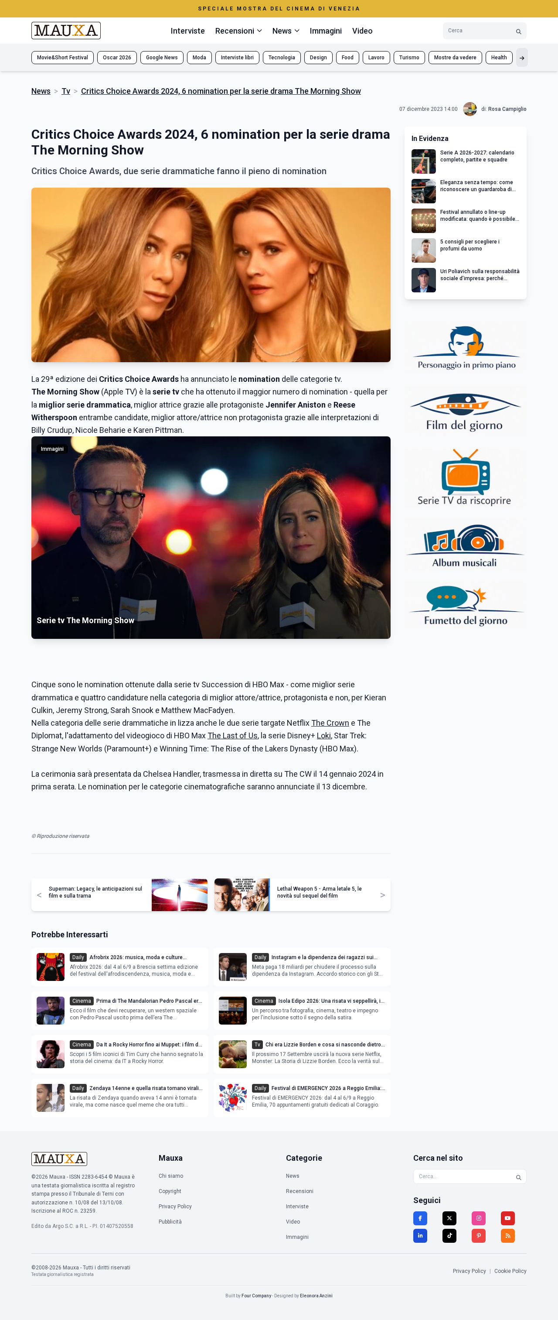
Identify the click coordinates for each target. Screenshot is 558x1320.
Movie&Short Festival (62, 58)
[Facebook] (420, 1218)
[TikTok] (449, 1236)
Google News (162, 58)
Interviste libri (237, 58)
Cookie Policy (510, 1271)
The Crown (330, 722)
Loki (324, 735)
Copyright (170, 1191)
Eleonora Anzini (316, 1295)
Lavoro (376, 58)
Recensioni (299, 1191)
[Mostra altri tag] (522, 57)
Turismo (409, 58)
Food (348, 58)
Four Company (256, 1295)
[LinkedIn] (420, 1236)
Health (499, 58)
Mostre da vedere (455, 58)
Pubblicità (170, 1222)
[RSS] (508, 1236)
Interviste (188, 30)
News (41, 91)
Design (318, 58)
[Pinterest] (479, 1236)
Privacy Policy (175, 1206)
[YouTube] (508, 1218)
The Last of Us (233, 735)
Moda (199, 58)
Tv (65, 91)
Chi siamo (171, 1176)
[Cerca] (518, 31)
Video (362, 30)
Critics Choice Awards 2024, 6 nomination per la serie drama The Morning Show (221, 91)
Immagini (326, 30)
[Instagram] (479, 1218)
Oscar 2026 (117, 58)
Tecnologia (282, 58)
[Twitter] (449, 1218)
